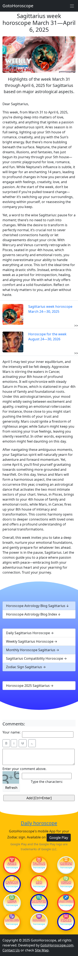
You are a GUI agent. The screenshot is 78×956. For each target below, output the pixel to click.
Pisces (66, 920)
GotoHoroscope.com (56, 945)
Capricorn (12, 920)
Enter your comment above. (24, 768)
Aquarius (39, 920)
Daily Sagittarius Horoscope (28, 633)
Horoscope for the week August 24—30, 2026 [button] (47, 336)
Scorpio (39, 901)
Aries (11, 863)
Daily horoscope (39, 823)
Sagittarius (66, 901)
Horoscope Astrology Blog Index (31, 614)
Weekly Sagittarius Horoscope (29, 641)
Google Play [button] (58, 837)
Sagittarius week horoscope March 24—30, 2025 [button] (50, 309)
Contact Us (11, 950)
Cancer (12, 882)
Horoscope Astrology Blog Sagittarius (35, 605)
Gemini (66, 863)
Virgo (66, 882)
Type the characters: (47, 781)
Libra (11, 901)
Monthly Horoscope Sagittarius (30, 650)
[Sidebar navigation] (72, 6)
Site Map (42, 950)
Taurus (39, 863)
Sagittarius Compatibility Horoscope (34, 658)
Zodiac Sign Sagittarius (24, 667)
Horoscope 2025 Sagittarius (28, 685)
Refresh (11, 787)
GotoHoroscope (17, 6)
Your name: (11, 732)
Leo (39, 882)
